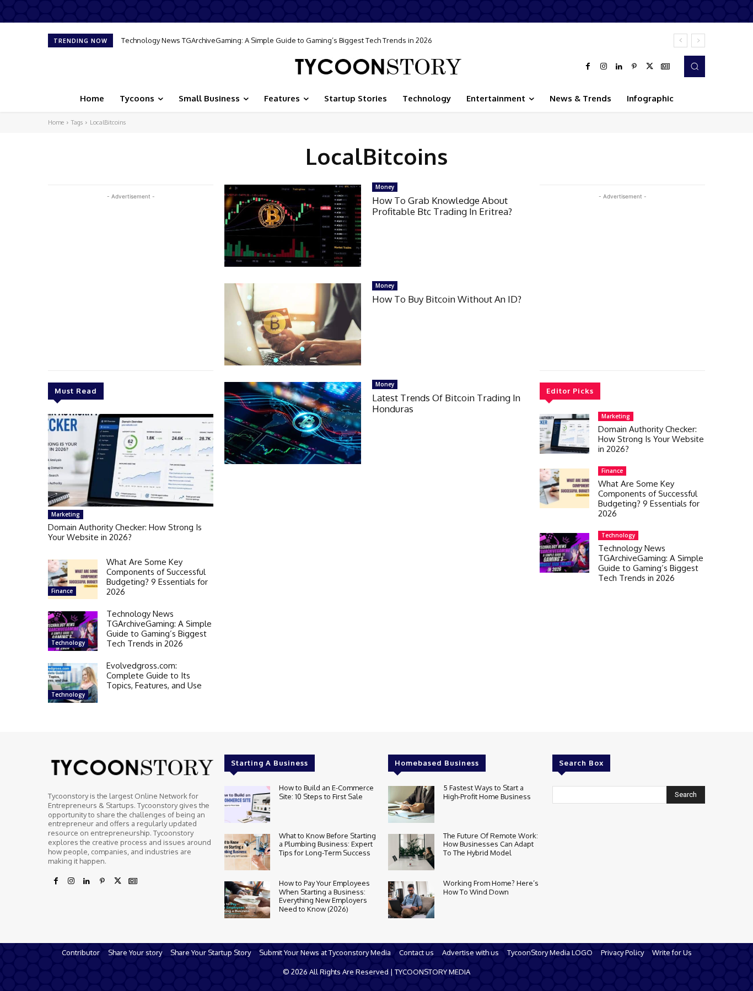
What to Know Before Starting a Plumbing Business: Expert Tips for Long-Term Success (327, 844)
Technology (68, 643)
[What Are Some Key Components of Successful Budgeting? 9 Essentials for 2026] (73, 579)
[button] (694, 66)
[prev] (680, 40)
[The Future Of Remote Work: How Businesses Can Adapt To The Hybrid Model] (411, 852)
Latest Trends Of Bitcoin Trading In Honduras (446, 403)
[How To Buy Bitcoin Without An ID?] (292, 324)
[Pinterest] (634, 66)
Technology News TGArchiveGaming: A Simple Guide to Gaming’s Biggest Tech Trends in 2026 (276, 40)
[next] (698, 40)
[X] (650, 66)
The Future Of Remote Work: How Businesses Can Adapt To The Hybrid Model (490, 844)
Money (384, 187)
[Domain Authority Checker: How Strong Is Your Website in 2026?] (130, 460)
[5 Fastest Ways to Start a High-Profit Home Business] (411, 804)
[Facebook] (588, 66)
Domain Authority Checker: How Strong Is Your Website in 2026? (125, 532)
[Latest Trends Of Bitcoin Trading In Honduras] (292, 423)
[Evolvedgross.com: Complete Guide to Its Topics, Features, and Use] (73, 683)
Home (56, 122)
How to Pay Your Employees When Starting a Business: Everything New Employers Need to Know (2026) (324, 896)
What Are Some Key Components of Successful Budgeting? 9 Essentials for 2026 (157, 577)
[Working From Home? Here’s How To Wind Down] (411, 899)
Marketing (65, 514)
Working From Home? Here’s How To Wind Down (491, 887)
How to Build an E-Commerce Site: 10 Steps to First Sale (326, 792)
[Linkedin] (619, 66)
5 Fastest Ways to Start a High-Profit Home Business (487, 792)
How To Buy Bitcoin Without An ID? (446, 299)
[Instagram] (603, 66)
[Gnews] (665, 66)
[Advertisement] (130, 279)
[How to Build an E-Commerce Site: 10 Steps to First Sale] (247, 804)
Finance (62, 591)
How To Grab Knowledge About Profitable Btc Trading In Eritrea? (442, 206)
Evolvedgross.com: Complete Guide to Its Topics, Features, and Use (154, 675)
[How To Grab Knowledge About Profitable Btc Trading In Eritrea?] (292, 226)
